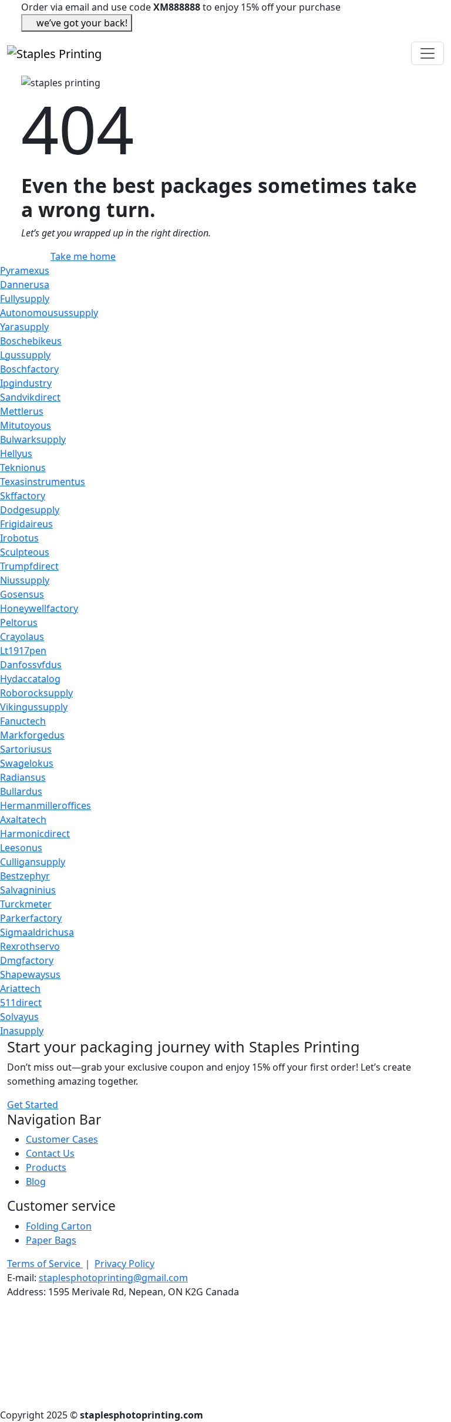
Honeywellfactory (39, 608)
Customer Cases (62, 1139)
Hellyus (16, 453)
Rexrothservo (30, 946)
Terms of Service (45, 1263)
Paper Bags (51, 1240)
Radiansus (23, 777)
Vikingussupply (34, 706)
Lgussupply (25, 354)
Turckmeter (26, 904)
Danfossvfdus (31, 664)
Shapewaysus (30, 974)
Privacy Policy (124, 1263)
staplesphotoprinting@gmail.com (113, 1277)
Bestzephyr (25, 875)
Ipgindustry (26, 383)
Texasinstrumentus (42, 481)
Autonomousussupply (49, 312)
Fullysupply (24, 298)
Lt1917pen (23, 650)
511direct (21, 1002)
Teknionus (23, 467)
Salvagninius (28, 889)
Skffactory (22, 495)
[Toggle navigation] (427, 53)
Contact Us (50, 1153)
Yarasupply (24, 326)
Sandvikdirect (30, 397)
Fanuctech (23, 721)
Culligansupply (32, 861)
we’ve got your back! (81, 22)
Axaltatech (23, 819)
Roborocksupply (36, 692)
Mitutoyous (25, 425)
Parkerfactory (31, 918)
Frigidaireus (26, 523)
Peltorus (19, 622)
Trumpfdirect (29, 566)
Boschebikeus (31, 340)
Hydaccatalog (30, 678)
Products (46, 1167)
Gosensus (22, 594)
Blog (36, 1181)
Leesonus (21, 847)
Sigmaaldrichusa (37, 932)
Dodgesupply (29, 509)
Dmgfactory (26, 960)
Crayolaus (22, 636)
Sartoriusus (26, 749)
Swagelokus (26, 763)
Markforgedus (32, 735)
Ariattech (20, 988)
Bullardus (21, 791)
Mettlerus (21, 411)
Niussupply (24, 580)
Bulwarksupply (33, 439)
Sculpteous (24, 552)
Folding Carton (59, 1226)
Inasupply (21, 1030)
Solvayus (19, 1016)
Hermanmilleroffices (45, 805)
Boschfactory (29, 369)
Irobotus (19, 537)
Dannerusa (24, 284)
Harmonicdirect (35, 833)
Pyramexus (24, 270)
